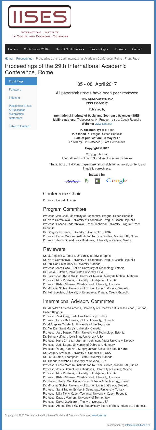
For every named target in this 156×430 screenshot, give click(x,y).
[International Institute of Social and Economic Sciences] (43, 21)
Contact (137, 49)
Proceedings (98, 49)
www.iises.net (103, 123)
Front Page (16, 81)
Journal (119, 49)
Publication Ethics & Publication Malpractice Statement (20, 112)
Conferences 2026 (36, 49)
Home (12, 49)
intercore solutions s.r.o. (138, 425)
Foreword (15, 89)
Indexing (14, 97)
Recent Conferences (69, 49)
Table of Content (19, 126)
